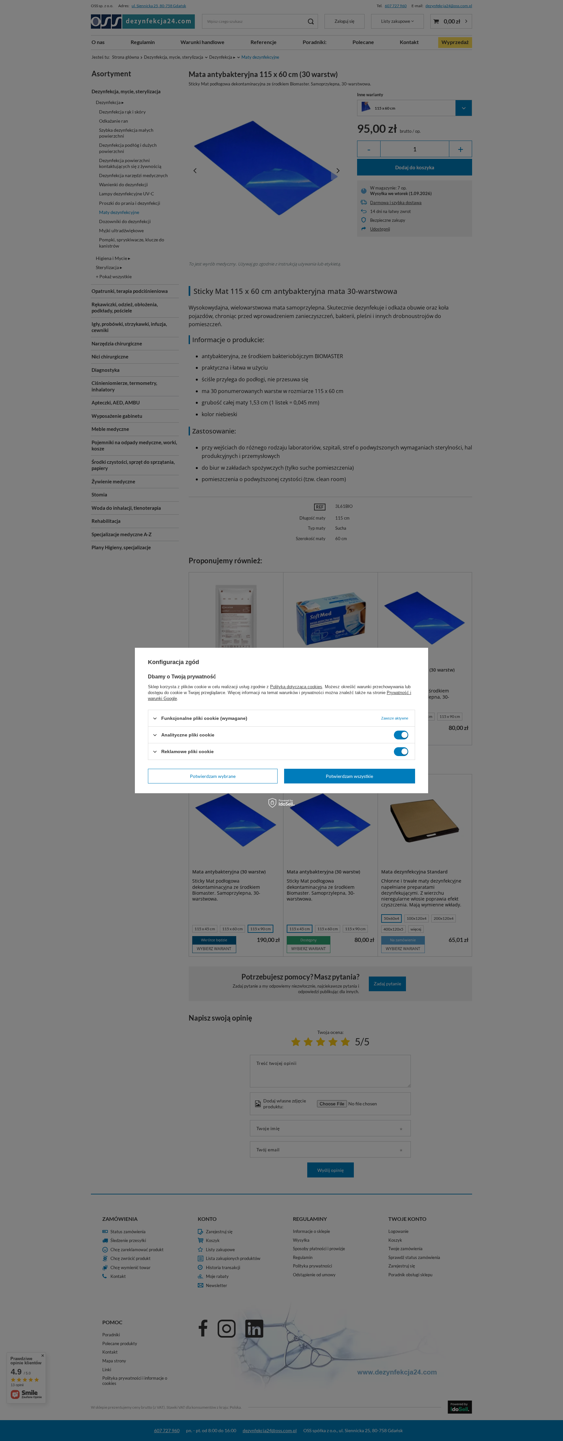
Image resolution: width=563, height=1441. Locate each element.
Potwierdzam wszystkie (349, 776)
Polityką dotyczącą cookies (296, 686)
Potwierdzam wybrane (213, 776)
